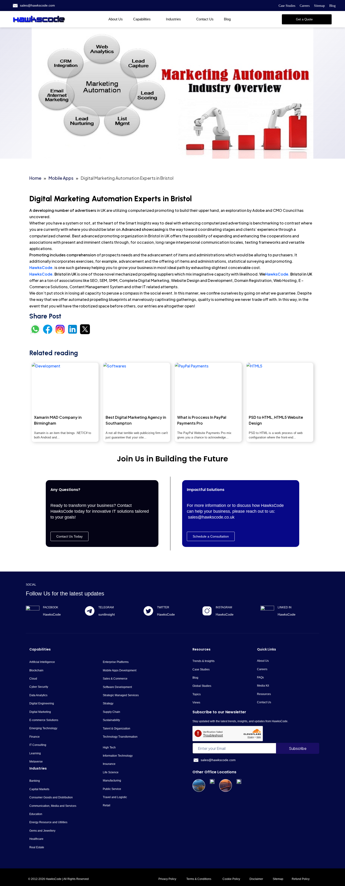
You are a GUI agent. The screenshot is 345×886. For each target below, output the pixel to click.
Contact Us (205, 19)
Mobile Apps (61, 178)
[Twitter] (148, 611)
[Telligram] (89, 611)
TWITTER (163, 607)
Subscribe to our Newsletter (219, 712)
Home (35, 178)
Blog (332, 5)
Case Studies (287, 5)
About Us (115, 19)
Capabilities (142, 19)
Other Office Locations (214, 772)
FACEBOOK (50, 607)
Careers (305, 5)
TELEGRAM (106, 607)
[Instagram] (207, 611)
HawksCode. (41, 267)
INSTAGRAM (224, 607)
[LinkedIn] (267, 612)
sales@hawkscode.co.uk (211, 517)
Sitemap (319, 5)
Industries (173, 19)
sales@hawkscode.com (37, 5)
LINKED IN (284, 607)
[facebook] (32, 612)
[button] (307, 19)
